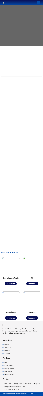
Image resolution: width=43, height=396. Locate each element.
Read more (11, 284)
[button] (38, 2)
